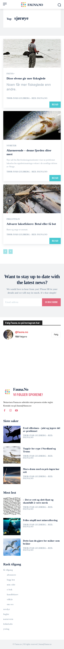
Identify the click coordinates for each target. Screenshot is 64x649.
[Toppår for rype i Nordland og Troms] (12, 455)
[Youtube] (16, 410)
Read (55, 104)
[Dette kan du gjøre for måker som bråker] (12, 547)
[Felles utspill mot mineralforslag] (12, 526)
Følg (56, 334)
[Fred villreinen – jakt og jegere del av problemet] (12, 434)
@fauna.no (21, 332)
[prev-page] (5, 251)
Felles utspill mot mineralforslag (40, 520)
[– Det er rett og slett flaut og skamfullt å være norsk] (12, 506)
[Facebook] (4, 410)
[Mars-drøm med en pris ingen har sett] (12, 475)
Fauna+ (11, 74)
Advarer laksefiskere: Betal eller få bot (31, 224)
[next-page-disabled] (11, 251)
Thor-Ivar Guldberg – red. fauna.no (27, 98)
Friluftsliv (13, 219)
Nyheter (11, 146)
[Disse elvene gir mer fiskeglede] (32, 53)
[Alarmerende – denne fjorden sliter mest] (32, 125)
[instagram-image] (12, 351)
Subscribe (51, 302)
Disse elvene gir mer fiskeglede (26, 78)
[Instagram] (10, 410)
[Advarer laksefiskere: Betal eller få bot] (32, 199)
